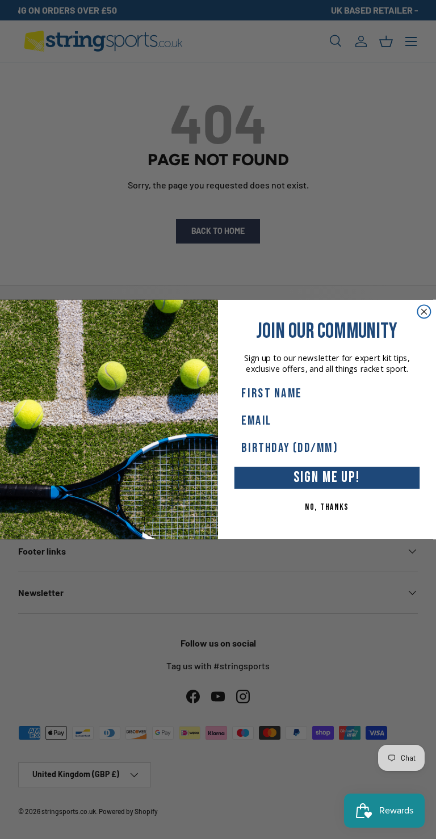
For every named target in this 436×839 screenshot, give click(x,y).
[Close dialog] (423, 311)
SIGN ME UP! (327, 477)
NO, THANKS (327, 507)
